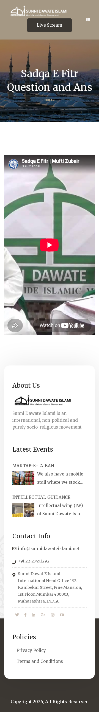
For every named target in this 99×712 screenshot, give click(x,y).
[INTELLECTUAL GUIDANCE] (23, 510)
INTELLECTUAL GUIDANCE (41, 497)
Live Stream (49, 25)
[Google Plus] (43, 615)
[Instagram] (52, 615)
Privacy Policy (31, 650)
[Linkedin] (33, 615)
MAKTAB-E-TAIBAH (33, 465)
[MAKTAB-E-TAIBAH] (23, 478)
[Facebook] (25, 615)
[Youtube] (62, 615)
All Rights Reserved (67, 701)
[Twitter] (17, 615)
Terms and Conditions (39, 661)
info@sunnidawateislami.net (48, 548)
